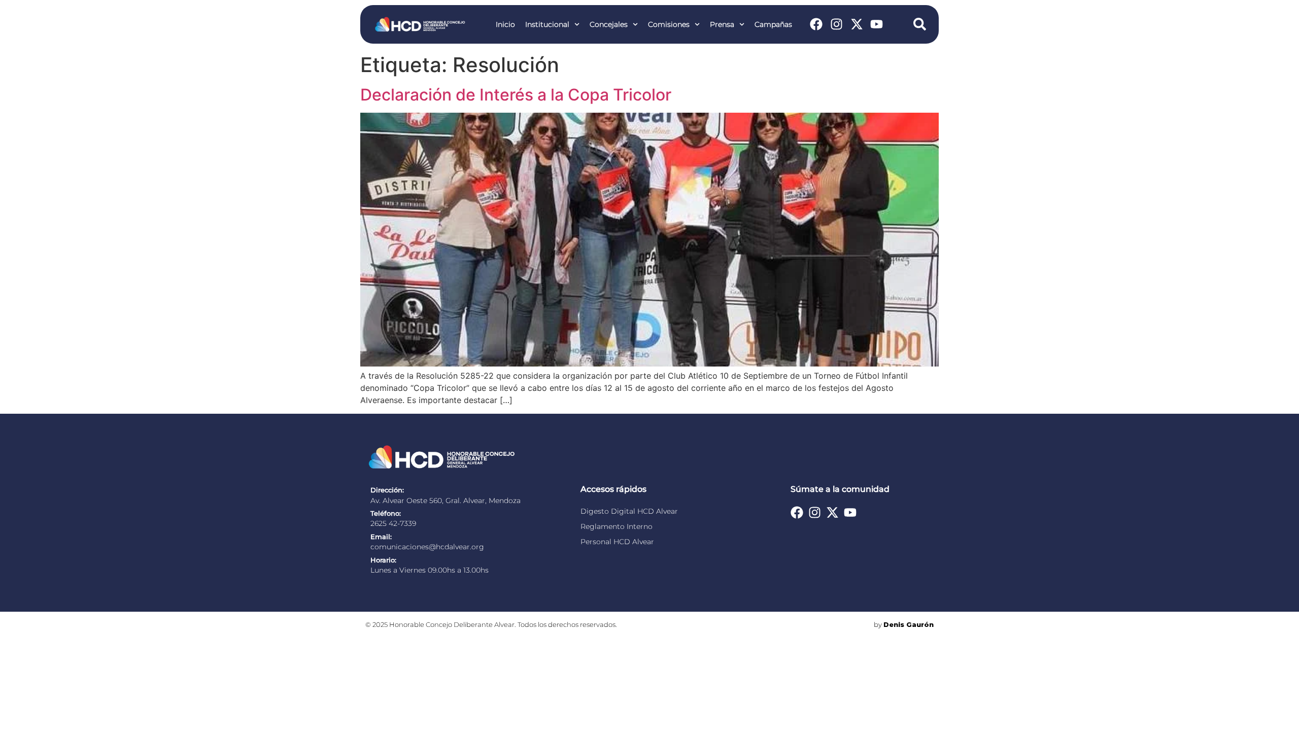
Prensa (722, 24)
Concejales (609, 24)
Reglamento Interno (616, 526)
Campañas (773, 24)
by (904, 624)
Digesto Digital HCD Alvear (629, 511)
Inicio (505, 24)
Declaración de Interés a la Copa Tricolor (515, 95)
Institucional (547, 24)
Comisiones (669, 24)
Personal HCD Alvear (617, 541)
